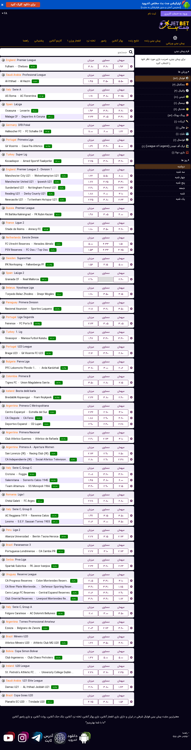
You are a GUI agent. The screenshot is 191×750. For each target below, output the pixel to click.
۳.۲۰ (105, 161)
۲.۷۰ (106, 412)
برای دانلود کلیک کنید (23, 4)
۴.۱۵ (106, 265)
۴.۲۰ (121, 111)
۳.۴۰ (105, 111)
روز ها (184, 160)
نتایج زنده (134, 41)
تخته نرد (90, 41)
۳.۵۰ (105, 229)
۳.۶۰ (105, 67)
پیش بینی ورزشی (175, 43)
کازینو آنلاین (55, 41)
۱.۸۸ (90, 194)
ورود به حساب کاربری (175, 14)
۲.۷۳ (105, 439)
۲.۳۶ (90, 117)
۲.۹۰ (90, 279)
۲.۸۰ (121, 353)
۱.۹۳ (121, 67)
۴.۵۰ (105, 81)
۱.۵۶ (91, 265)
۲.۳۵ (120, 672)
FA (5, 13)
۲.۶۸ (120, 424)
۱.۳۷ (90, 658)
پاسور (103, 41)
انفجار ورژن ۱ (74, 41)
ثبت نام (152, 14)
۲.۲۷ (90, 537)
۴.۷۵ (120, 96)
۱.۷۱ (91, 96)
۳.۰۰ (106, 368)
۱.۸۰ (91, 229)
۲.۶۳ (120, 566)
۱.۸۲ (121, 599)
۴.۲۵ (105, 182)
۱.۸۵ (121, 587)
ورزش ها (183, 72)
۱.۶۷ (91, 643)
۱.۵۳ (90, 250)
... (106, 279)
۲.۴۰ (90, 188)
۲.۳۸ (120, 460)
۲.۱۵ (121, 383)
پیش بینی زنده (152, 41)
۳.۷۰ (90, 368)
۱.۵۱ (121, 244)
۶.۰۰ (106, 131)
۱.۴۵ (90, 81)
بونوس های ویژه (180, 736)
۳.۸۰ (90, 67)
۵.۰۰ (121, 146)
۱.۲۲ (121, 131)
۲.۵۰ (121, 454)
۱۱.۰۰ (90, 131)
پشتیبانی (39, 41)
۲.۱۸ (91, 309)
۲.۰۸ (90, 474)
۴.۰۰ (106, 194)
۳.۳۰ (120, 117)
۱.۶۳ (121, 687)
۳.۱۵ (106, 516)
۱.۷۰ (91, 294)
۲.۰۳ (90, 628)
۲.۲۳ (120, 200)
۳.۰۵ (105, 117)
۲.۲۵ (90, 161)
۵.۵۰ (120, 81)
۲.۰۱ (91, 613)
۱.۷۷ (90, 182)
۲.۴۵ (90, 200)
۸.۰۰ (121, 176)
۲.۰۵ (90, 581)
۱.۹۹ (91, 516)
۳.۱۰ (121, 194)
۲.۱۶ (91, 353)
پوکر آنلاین (117, 41)
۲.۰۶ (121, 368)
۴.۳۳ (106, 244)
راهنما (26, 41)
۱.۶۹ (91, 146)
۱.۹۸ (91, 214)
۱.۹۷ (91, 338)
